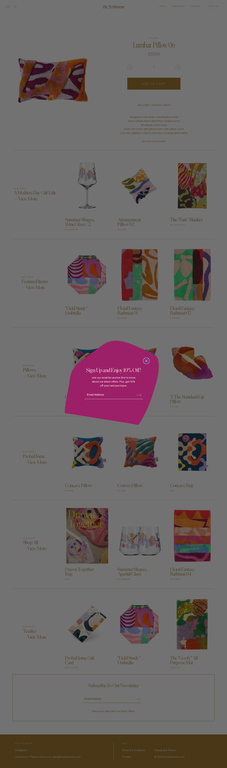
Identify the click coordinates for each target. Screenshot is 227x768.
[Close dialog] (146, 361)
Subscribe (138, 395)
